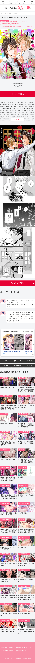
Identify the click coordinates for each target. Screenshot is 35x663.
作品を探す (4, 647)
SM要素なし (14, 21)
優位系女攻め (5, 21)
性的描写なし (16, 23)
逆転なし (29, 26)
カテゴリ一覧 (27, 647)
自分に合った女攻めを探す (15, 647)
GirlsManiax (28, 332)
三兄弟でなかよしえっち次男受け (11, 351)
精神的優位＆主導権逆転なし (8, 26)
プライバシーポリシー (20, 650)
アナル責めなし (24, 21)
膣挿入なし (20, 26)
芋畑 (4, 353)
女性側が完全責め (6, 23)
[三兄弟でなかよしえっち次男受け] (13, 342)
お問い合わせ (9, 650)
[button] (29, 365)
